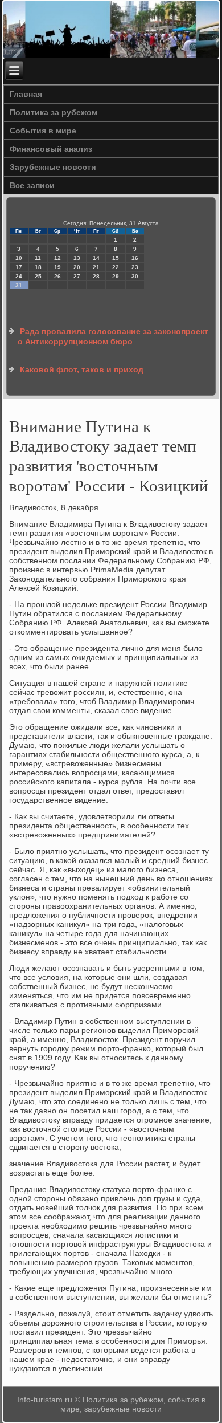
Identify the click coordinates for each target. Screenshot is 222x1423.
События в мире (43, 130)
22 (115, 267)
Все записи (32, 185)
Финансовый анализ (51, 148)
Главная (26, 94)
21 (96, 267)
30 (134, 276)
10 (18, 258)
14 (96, 258)
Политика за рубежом (53, 112)
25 (38, 276)
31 (18, 285)
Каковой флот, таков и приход (81, 369)
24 (18, 276)
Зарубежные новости (53, 167)
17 (18, 267)
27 (76, 276)
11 (38, 258)
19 (57, 267)
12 (57, 258)
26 (57, 276)
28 (96, 276)
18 (38, 267)
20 (76, 267)
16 (134, 258)
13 (76, 258)
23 (134, 267)
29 (115, 276)
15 (115, 258)
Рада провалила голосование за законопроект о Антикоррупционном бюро (113, 336)
